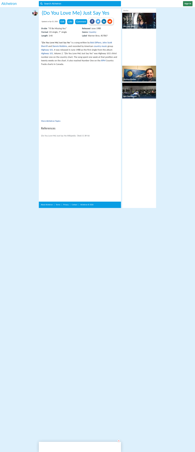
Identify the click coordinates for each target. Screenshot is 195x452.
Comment (81, 21)
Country (92, 32)
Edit (62, 21)
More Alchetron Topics (50, 154)
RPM (103, 61)
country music (100, 46)
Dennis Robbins (59, 46)
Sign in (187, 3)
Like (70, 21)
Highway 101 (47, 50)
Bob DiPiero (95, 43)
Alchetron (9, 4)
